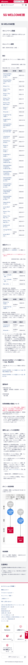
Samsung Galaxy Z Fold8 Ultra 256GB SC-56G (7, 161)
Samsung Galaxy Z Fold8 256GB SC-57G (7, 179)
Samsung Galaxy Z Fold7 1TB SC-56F (7, 81)
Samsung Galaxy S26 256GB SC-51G (7, 125)
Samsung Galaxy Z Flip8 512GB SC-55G (7, 198)
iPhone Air (5, 112)
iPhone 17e (6, 86)
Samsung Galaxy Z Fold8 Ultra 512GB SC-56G (7, 167)
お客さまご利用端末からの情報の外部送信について (12, 617)
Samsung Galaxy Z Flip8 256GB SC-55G (7, 191)
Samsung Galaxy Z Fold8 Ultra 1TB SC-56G (7, 173)
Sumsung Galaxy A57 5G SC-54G (7, 131)
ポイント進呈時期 (12, 250)
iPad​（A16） (6, 284)
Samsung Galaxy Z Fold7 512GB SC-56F (7, 75)
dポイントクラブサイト (15, 469)
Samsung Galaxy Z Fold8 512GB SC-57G (7, 185)
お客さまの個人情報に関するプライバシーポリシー (12, 604)
